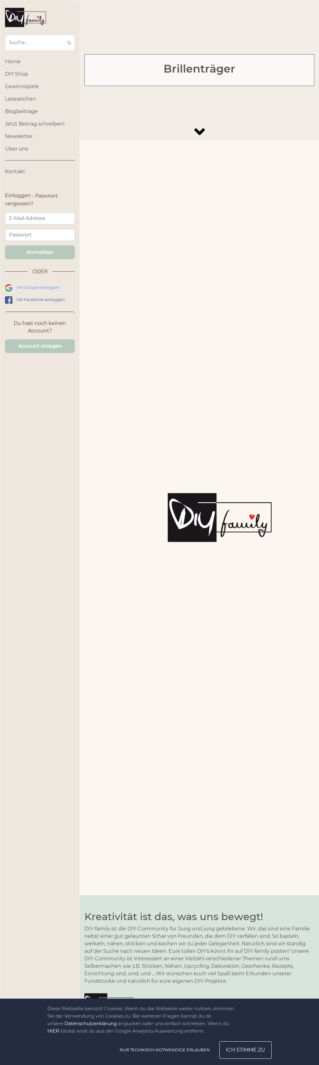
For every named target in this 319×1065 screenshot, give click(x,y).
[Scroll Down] (199, 132)
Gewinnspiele (22, 86)
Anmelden (40, 252)
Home (13, 61)
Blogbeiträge (21, 111)
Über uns (16, 149)
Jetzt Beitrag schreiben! (34, 124)
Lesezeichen (20, 99)
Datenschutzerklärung (90, 1023)
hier (53, 1031)
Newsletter (19, 136)
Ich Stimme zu (245, 1050)
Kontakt (15, 171)
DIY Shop (16, 74)
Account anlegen (40, 346)
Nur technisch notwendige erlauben (165, 1049)
